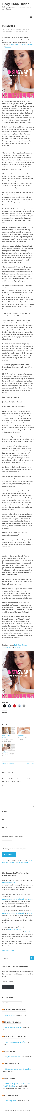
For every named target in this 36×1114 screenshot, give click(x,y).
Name (4, 811)
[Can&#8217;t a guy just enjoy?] (8, 730)
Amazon (8, 47)
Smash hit (29, 764)
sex (11, 33)
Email (4, 820)
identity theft (11, 31)
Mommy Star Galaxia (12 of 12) (15, 1042)
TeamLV (27, 932)
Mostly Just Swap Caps (15, 1037)
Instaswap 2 (20, 735)
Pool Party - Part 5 (11, 1100)
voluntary (16, 33)
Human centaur (8, 764)
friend (5, 31)
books (22, 29)
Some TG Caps (10, 1051)
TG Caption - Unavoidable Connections (18, 1069)
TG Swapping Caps (12, 1022)
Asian (18, 29)
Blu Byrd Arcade (12, 1064)
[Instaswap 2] (23, 730)
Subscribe (8, 987)
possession (6, 33)
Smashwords (28, 44)
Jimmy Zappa (9, 1078)
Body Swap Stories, (8, 913)
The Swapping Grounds (15, 1010)
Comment (6, 786)
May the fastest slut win (13, 1057)
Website (5, 828)
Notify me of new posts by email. (16, 849)
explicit (27, 29)
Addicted (5, 752)
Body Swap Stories (17, 44)
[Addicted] (8, 747)
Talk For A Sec (10, 1015)
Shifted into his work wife (13, 1027)
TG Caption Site (11, 1095)
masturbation (21, 31)
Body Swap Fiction (15, 4)
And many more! (8, 950)
